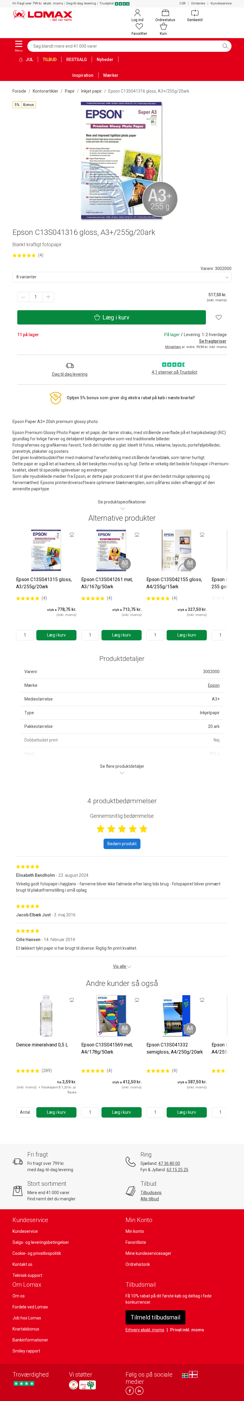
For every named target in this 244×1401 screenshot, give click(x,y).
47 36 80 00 (169, 1163)
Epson (214, 685)
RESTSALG (76, 59)
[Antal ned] (23, 297)
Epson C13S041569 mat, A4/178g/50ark (107, 1048)
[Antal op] (48, 297)
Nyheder (105, 59)
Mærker (110, 75)
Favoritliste (136, 1242)
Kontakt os (22, 1264)
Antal (25, 1112)
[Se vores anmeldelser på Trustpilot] (24, 1383)
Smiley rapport (26, 1351)
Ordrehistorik (138, 1264)
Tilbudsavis (151, 1192)
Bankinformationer (30, 1340)
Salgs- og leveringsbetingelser (40, 1242)
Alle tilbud (149, 1198)
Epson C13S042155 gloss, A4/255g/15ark (174, 583)
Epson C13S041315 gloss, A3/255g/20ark (44, 583)
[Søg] (225, 46)
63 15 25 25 (177, 1169)
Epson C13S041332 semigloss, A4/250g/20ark (174, 1048)
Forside (19, 91)
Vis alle (120, 966)
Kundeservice (221, 3)
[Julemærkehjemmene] (73, 1384)
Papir (70, 91)
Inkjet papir (91, 91)
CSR (182, 3)
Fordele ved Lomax (30, 1307)
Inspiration (82, 75)
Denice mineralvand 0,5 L (42, 1045)
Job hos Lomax (26, 1318)
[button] (24, 105)
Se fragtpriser (212, 341)
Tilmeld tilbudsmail (155, 1317)
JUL (29, 59)
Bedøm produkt (122, 843)
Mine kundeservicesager (148, 1253)
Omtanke (198, 3)
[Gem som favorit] (71, 534)
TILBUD (50, 59)
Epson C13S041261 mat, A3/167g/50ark (107, 583)
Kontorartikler (45, 91)
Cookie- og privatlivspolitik (36, 1253)
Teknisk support (27, 1275)
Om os (18, 1296)
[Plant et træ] (87, 1384)
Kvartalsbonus (25, 1329)
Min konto (135, 1231)
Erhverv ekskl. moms (145, 1329)
